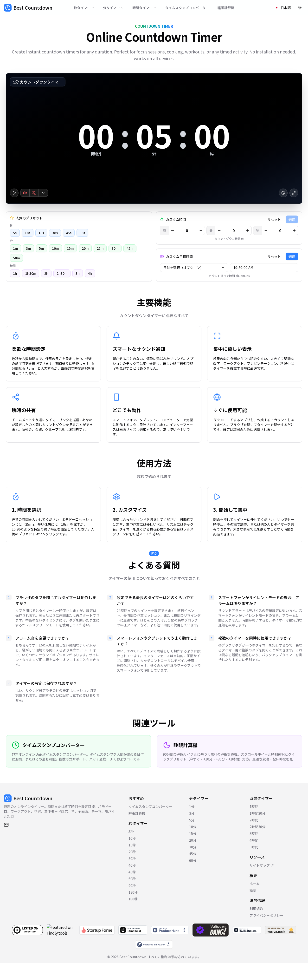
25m (100, 248)
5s (15, 232)
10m (55, 248)
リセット (274, 219)
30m (115, 248)
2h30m (62, 273)
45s (68, 232)
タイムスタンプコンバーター (187, 7)
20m (85, 248)
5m (41, 248)
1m (15, 248)
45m (130, 248)
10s (27, 232)
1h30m (30, 273)
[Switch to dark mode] (299, 7)
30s (55, 232)
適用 (292, 256)
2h (46, 273)
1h (15, 273)
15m (70, 248)
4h (90, 273)
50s (82, 232)
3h (78, 273)
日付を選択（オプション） (183, 267)
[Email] (6, 824)
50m (16, 257)
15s (41, 232)
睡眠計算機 (226, 7)
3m (28, 248)
